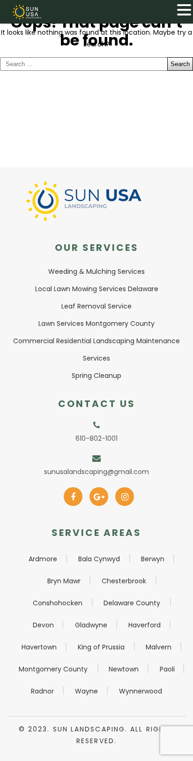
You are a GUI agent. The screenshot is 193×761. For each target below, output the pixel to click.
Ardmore (43, 559)
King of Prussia (101, 647)
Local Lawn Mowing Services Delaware (96, 289)
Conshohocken (57, 603)
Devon (43, 625)
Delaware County (132, 603)
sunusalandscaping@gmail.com (96, 471)
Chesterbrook (124, 581)
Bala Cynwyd (99, 559)
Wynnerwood (140, 691)
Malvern (158, 647)
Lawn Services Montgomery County (96, 323)
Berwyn (152, 559)
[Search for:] (96, 64)
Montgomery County (53, 669)
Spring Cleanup (96, 375)
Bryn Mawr (64, 581)
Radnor (42, 691)
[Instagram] (125, 493)
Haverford (144, 625)
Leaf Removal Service (96, 306)
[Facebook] (73, 493)
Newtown (124, 669)
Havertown (39, 647)
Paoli (167, 669)
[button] (184, 9)
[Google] (99, 493)
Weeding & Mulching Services (96, 271)
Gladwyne (91, 625)
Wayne (86, 691)
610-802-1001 (96, 438)
